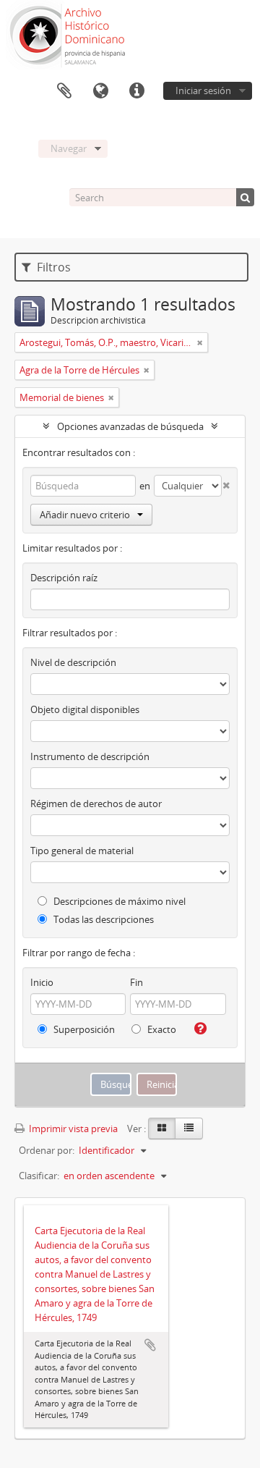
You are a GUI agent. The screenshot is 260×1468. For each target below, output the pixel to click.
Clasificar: (39, 1175)
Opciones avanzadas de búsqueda (130, 426)
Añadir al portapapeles (150, 1345)
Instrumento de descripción (90, 756)
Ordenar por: (46, 1150)
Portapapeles (64, 91)
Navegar (69, 148)
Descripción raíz (64, 577)
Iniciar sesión (203, 90)
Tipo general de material (82, 850)
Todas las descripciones (102, 919)
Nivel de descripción (73, 662)
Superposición (83, 1029)
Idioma (100, 91)
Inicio (41, 982)
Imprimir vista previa (72, 1128)
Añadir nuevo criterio (85, 514)
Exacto (160, 1029)
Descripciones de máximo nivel (118, 901)
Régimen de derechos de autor (96, 803)
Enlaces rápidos (136, 91)
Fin (136, 982)
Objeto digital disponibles (84, 709)
